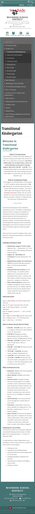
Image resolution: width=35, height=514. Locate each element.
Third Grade (11, 74)
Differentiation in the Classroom (16, 102)
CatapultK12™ (25, 512)
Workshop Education (10, 193)
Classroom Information (14, 55)
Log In (33, 512)
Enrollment (27, 35)
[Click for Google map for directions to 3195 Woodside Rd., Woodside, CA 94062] (29, 1)
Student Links (10, 105)
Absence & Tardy (21, 35)
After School (10, 98)
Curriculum (10, 58)
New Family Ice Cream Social (16, 301)
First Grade (10, 68)
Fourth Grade (11, 77)
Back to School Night (13, 316)
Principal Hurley (11, 45)
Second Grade (11, 71)
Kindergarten (11, 64)
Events (8, 108)
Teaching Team (12, 61)
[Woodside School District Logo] (17, 12)
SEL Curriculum (11, 90)
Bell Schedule (10, 80)
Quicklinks (30, 5)
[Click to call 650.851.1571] (32, 1)
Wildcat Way (10, 111)
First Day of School (13, 307)
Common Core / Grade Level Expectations (14, 94)
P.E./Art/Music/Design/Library (16, 87)
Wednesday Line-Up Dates (15, 83)
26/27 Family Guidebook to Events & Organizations (17, 115)
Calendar (7, 35)
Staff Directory (13, 35)
